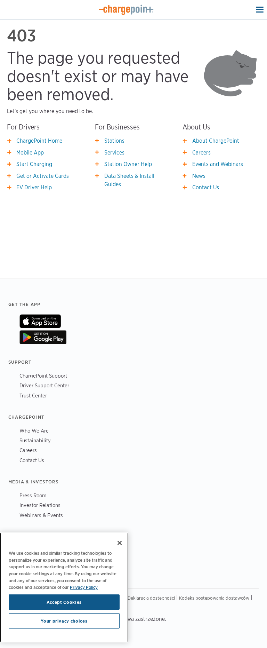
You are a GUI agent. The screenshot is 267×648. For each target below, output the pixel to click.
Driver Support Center (44, 385)
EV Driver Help (34, 187)
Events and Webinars (217, 164)
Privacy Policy (84, 587)
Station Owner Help (128, 164)
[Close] (119, 543)
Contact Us (205, 187)
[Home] (126, 9)
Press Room (33, 495)
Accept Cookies (64, 602)
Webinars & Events (41, 515)
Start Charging (34, 164)
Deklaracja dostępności (151, 598)
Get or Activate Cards (42, 176)
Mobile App (30, 152)
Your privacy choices (64, 621)
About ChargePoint (215, 140)
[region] (64, 587)
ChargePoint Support (43, 375)
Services (114, 152)
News (198, 176)
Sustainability (35, 440)
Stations (114, 140)
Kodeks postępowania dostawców (214, 598)
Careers (201, 152)
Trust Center (33, 395)
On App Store (40, 321)
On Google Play (42, 337)
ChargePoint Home (39, 140)
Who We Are (34, 430)
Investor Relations (39, 505)
